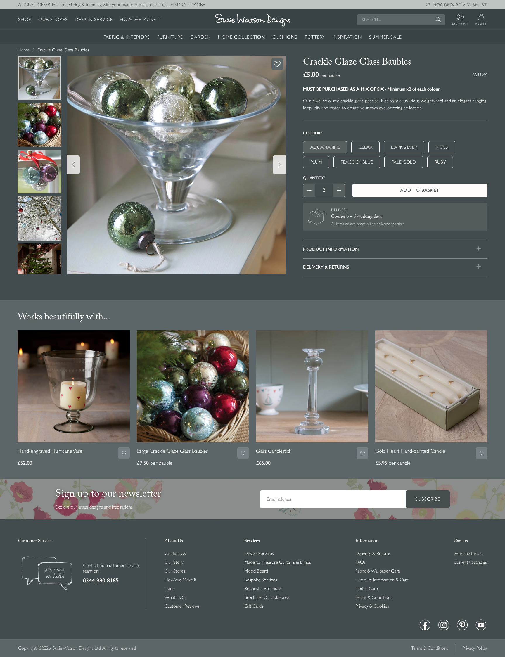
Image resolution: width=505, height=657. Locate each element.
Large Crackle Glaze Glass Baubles (172, 451)
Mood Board (256, 571)
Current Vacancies (470, 562)
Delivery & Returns (373, 553)
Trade (170, 588)
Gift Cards (253, 606)
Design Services (259, 553)
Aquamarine (325, 147)
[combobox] (401, 19)
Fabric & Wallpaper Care (377, 571)
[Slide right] (279, 164)
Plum (316, 162)
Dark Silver (404, 147)
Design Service (94, 19)
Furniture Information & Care (382, 579)
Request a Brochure (262, 588)
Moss (442, 147)
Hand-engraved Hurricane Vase (50, 451)
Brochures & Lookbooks (267, 597)
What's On (175, 597)
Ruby (440, 162)
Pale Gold (404, 162)
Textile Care (366, 588)
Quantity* (314, 177)
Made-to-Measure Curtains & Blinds (277, 562)
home (24, 50)
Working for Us (468, 553)
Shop (24, 19)
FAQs (360, 562)
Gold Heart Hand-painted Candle (410, 451)
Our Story (174, 562)
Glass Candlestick (273, 451)
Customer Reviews (182, 606)
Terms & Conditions (373, 597)
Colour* (312, 133)
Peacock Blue (357, 162)
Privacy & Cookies (372, 606)
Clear (365, 147)
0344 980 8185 (101, 580)
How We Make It (141, 19)
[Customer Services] (47, 574)
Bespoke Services (260, 579)
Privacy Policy (474, 648)
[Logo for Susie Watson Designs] (252, 20)
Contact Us (175, 553)
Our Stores (53, 19)
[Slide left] (73, 164)
